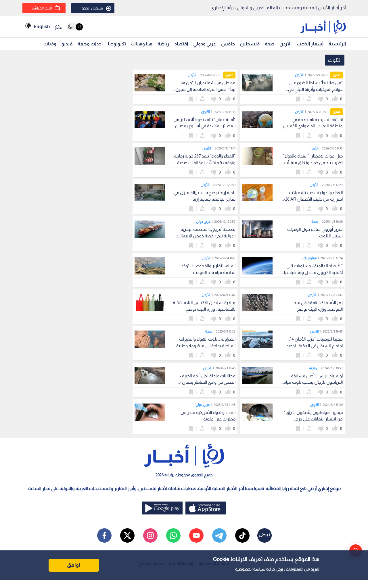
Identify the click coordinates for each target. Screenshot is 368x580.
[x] (127, 535)
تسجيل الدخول (90, 8)
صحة (269, 43)
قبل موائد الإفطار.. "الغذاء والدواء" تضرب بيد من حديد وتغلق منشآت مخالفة (313, 162)
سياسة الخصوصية (250, 569)
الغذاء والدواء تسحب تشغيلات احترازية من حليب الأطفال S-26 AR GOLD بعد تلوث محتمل (312, 199)
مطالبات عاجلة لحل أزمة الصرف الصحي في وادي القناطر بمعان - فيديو (207, 382)
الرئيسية (337, 43)
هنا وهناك (141, 43)
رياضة (163, 43)
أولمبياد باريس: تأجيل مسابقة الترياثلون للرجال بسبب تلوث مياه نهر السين (313, 382)
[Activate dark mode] (75, 26)
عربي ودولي (204, 43)
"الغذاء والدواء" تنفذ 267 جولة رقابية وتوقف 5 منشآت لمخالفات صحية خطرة (204, 162)
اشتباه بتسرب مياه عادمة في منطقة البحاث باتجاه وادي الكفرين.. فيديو (312, 126)
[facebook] (104, 535)
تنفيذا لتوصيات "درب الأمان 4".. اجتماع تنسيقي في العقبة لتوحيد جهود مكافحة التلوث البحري (314, 346)
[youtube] (196, 535)
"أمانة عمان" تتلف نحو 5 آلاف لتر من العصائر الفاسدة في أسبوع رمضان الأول (204, 126)
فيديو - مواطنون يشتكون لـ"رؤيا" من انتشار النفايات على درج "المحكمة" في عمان (313, 419)
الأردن (285, 43)
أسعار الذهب (310, 43)
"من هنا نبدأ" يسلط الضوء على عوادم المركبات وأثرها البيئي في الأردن (315, 89)
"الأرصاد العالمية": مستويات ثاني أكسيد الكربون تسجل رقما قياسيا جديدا (313, 272)
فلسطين (250, 43)
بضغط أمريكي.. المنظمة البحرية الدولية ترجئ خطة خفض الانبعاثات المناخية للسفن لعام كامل (205, 236)
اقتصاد (181, 43)
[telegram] (219, 535)
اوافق (73, 565)
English (42, 26)
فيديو (67, 43)
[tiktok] (242, 535)
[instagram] (150, 535)
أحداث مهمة (90, 43)
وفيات (49, 43)
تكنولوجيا (117, 43)
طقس (228, 43)
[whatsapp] (173, 535)
